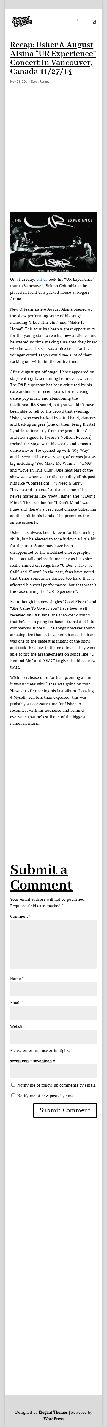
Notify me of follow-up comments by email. (56, 1085)
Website (17, 1026)
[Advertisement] (53, 155)
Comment (20, 916)
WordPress (54, 1418)
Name (16, 978)
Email (16, 1002)
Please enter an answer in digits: (40, 1050)
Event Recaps (40, 81)
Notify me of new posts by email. (47, 1095)
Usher (41, 279)
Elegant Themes (53, 1412)
